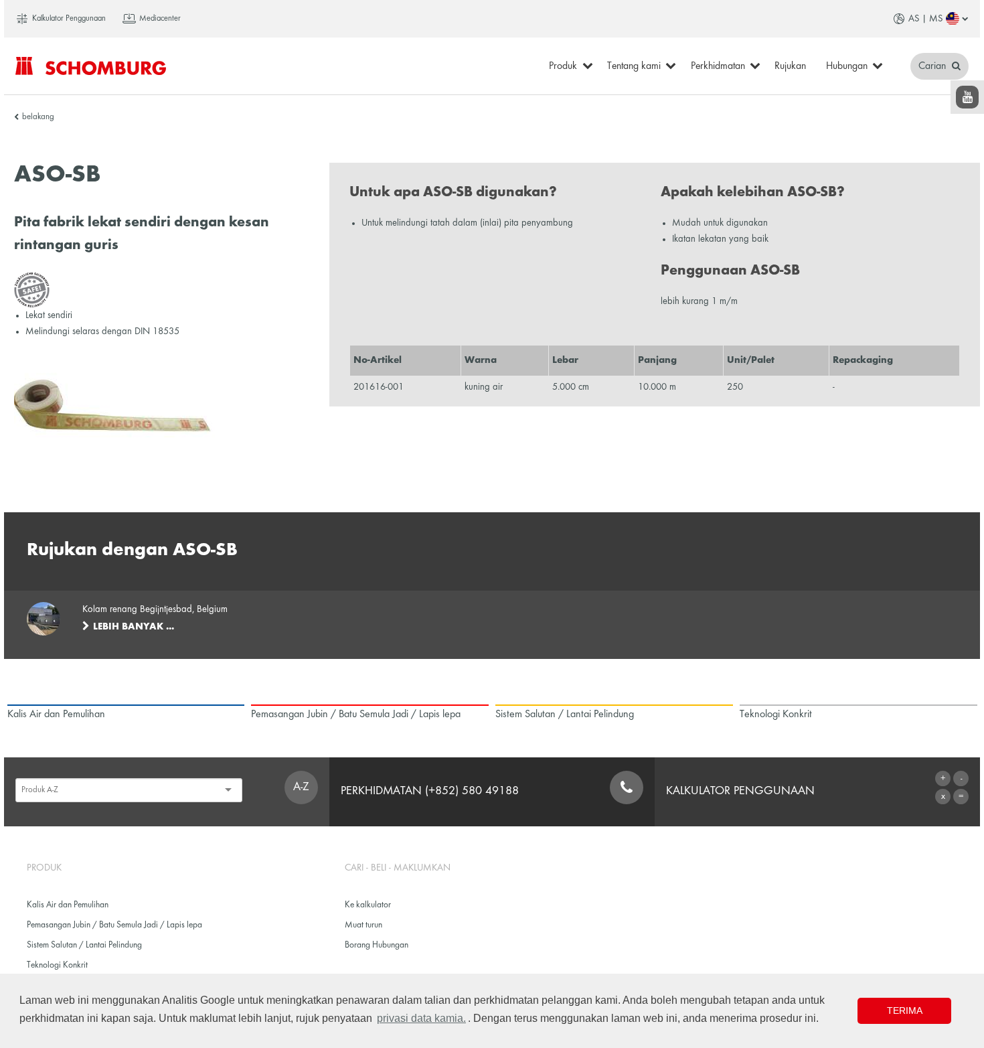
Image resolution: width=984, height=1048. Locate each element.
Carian (933, 66)
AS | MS (925, 18)
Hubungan (847, 66)
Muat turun (363, 925)
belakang (38, 117)
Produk (563, 66)
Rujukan (790, 66)
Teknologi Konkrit (57, 965)
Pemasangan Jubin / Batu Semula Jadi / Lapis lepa (114, 925)
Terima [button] (904, 1010)
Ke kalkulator (368, 905)
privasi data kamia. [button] (421, 1018)
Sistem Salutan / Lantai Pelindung (84, 945)
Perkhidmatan (718, 66)
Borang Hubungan (376, 945)
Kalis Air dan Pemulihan (67, 905)
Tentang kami (634, 66)
